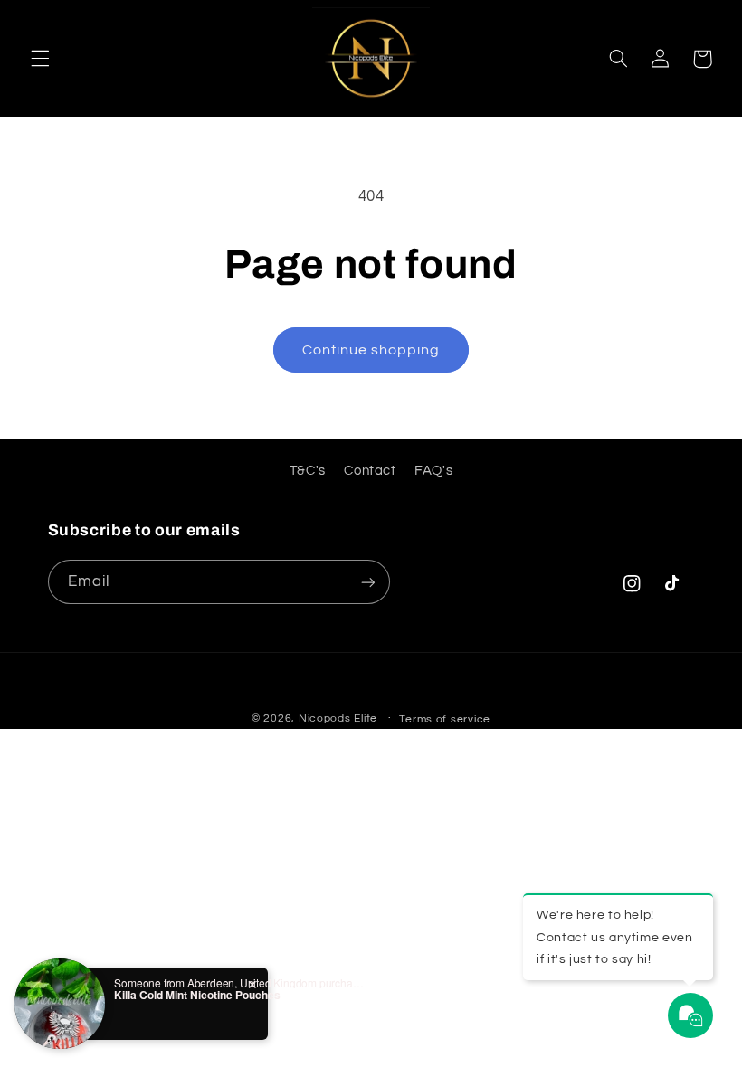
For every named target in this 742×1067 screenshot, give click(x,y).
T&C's (308, 470)
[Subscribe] (367, 582)
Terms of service (444, 719)
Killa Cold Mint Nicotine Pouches (197, 994)
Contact (369, 470)
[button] (40, 59)
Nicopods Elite (338, 718)
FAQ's (433, 470)
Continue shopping (371, 350)
